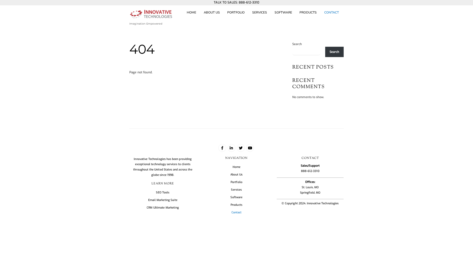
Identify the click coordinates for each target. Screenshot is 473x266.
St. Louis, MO (310, 187)
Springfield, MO (310, 193)
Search (297, 44)
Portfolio (236, 12)
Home (191, 12)
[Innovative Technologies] (151, 16)
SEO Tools (162, 192)
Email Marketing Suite (162, 200)
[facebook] (222, 148)
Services (259, 12)
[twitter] (241, 148)
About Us (212, 12)
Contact (331, 12)
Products (308, 12)
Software (283, 12)
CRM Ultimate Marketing (163, 207)
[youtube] (250, 148)
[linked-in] (231, 148)
